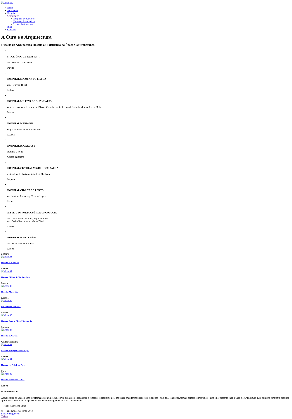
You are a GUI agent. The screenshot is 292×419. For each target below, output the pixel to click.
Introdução (12, 10)
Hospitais (11, 13)
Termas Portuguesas (23, 24)
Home (10, 7)
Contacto (11, 29)
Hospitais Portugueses (24, 18)
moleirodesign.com (10, 413)
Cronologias (13, 16)
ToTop (4, 416)
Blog (9, 27)
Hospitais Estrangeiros (24, 21)
